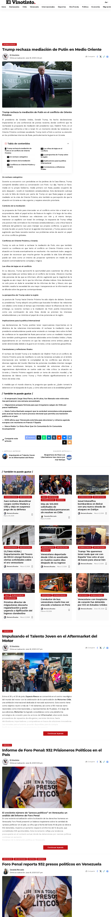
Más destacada (25, 497)
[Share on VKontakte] (64, 437)
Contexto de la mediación (20, 161)
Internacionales (9, 44)
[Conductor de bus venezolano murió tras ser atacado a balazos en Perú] (55, 583)
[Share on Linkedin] (49, 437)
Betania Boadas (12, 513)
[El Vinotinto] (21, 2)
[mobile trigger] (4, 2)
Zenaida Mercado (50, 516)
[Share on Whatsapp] (44, 437)
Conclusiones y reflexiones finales (53, 168)
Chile (44, 497)
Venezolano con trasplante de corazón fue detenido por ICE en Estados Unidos (92, 602)
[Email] (69, 442)
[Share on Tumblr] (54, 437)
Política (32, 859)
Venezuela (60, 500)
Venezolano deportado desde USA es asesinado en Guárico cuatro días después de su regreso (54, 558)
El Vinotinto (14, 55)
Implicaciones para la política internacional (53, 162)
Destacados (53, 497)
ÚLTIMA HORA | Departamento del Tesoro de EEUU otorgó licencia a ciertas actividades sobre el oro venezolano (18, 557)
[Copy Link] (103, 56)
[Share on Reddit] (59, 437)
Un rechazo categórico (19, 157)
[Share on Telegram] (69, 437)
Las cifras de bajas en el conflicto (51, 150)
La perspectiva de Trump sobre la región (54, 156)
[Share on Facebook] (97, 56)
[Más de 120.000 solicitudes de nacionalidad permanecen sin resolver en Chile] (55, 485)
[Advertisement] (55, 25)
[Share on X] (100, 56)
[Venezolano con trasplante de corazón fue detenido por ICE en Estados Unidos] (92, 583)
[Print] (107, 56)
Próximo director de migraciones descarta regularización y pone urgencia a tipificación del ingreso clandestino (18, 608)
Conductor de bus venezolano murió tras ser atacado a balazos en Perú (55, 602)
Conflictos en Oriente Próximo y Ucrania (21, 166)
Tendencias (7, 631)
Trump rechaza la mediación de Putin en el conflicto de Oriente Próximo (18, 150)
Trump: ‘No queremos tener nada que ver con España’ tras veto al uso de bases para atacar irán (91, 555)
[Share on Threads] (64, 442)
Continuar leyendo (55, 733)
